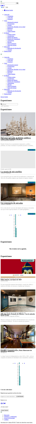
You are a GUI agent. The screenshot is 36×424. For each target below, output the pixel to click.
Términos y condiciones (10, 416)
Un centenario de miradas (12, 203)
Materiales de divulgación (14, 48)
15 (16, 236)
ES (3, 7)
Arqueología (10, 40)
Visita (5, 20)
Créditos (6, 419)
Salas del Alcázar (11, 45)
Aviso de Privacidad (9, 418)
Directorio (6, 415)
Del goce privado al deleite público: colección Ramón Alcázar (16, 138)
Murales (9, 42)
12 (16, 232)
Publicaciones (7, 51)
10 (16, 229)
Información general (12, 22)
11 (15, 230)
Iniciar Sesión (9, 10)
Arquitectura (10, 36)
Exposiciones (10, 23)
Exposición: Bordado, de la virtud (16, 27)
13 (16, 233)
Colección (6, 14)
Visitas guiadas (11, 31)
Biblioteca (10, 28)
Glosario (9, 49)
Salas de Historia (11, 43)
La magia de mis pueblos (11, 172)
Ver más (31, 150)
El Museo (6, 33)
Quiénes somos (11, 34)
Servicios (9, 30)
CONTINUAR (20, 396)
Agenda (9, 25)
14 (16, 235)
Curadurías (10, 16)
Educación (7, 46)
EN (7, 7)
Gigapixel (10, 19)
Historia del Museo (12, 37)
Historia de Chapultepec (13, 39)
